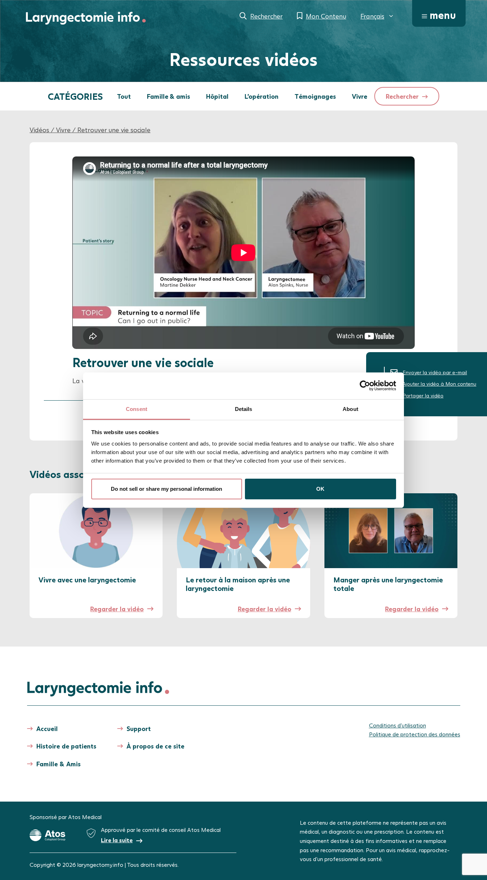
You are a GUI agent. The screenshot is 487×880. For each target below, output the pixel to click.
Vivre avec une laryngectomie (87, 579)
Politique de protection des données (414, 734)
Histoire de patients (66, 746)
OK (320, 489)
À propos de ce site (155, 746)
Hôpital (217, 96)
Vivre (359, 96)
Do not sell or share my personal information (166, 489)
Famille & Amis (58, 764)
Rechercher (266, 16)
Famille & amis (168, 96)
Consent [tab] (136, 409)
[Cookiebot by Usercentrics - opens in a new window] (365, 385)
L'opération (261, 96)
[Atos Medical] (47, 835)
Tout (124, 96)
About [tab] (350, 409)
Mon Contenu (326, 16)
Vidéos (39, 130)
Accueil (47, 728)
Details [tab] (243, 409)
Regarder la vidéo (117, 609)
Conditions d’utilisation (397, 725)
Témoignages (315, 96)
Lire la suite (117, 840)
